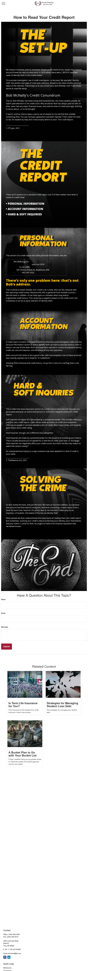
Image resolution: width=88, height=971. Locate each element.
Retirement (7, 968)
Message (4, 627)
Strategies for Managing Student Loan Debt (62, 704)
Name (3, 599)
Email (3, 613)
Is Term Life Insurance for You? (22, 704)
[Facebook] (4, 957)
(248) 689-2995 (14, 934)
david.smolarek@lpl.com (12, 953)
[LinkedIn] (8, 957)
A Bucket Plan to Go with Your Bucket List (22, 753)
